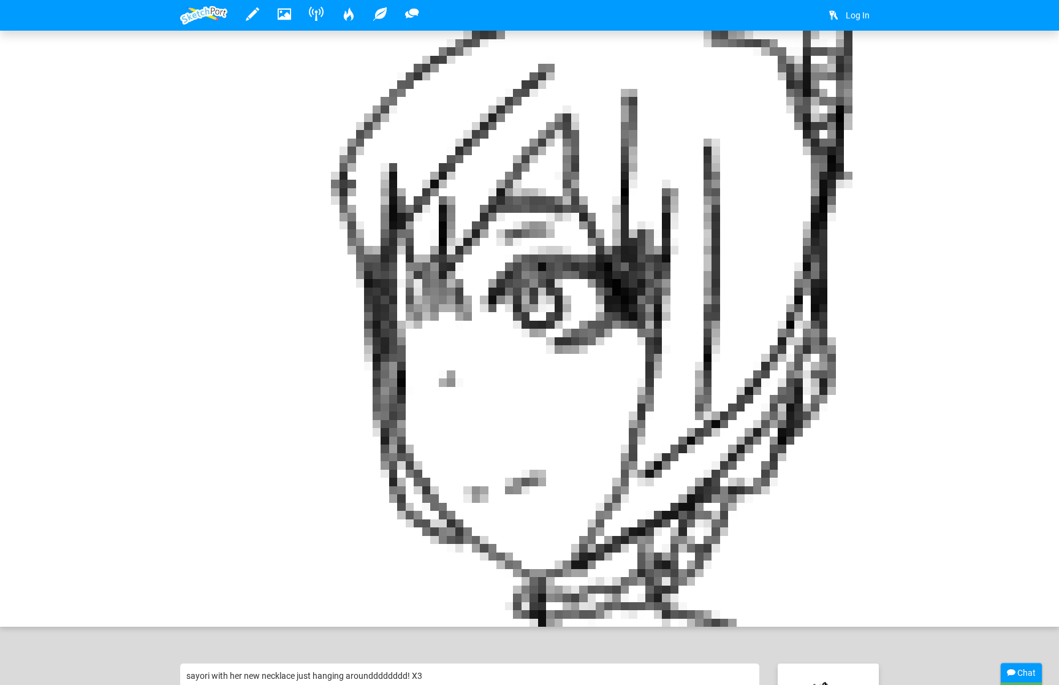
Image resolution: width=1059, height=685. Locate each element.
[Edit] (831, 59)
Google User (242, 579)
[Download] (863, 59)
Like (204, 605)
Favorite (273, 605)
